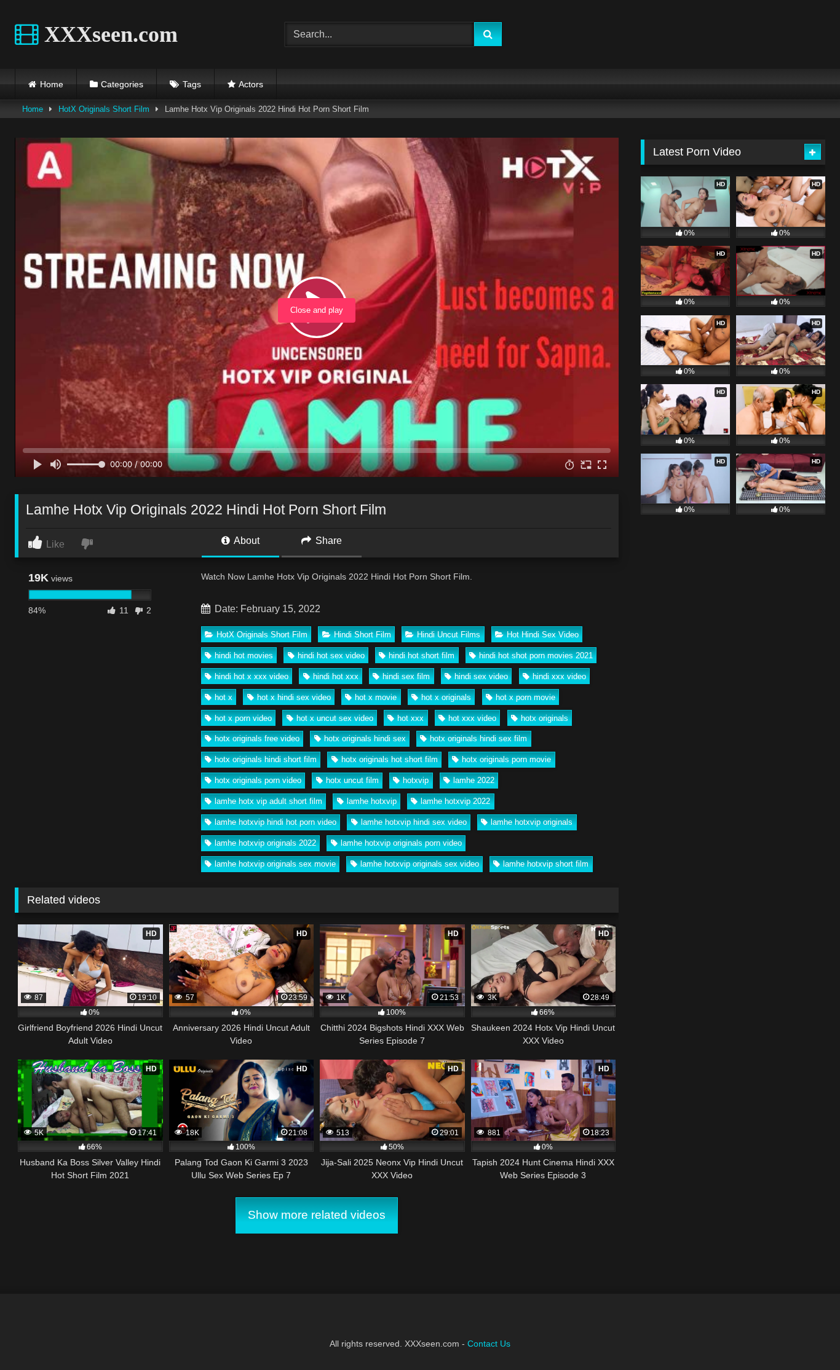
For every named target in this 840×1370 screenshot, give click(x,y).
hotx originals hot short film (389, 759)
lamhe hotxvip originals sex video (419, 863)
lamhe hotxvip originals (532, 822)
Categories (122, 84)
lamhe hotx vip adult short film (268, 801)
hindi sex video (481, 676)
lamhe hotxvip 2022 (455, 801)
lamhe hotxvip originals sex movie (275, 863)
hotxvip (416, 780)
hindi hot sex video (331, 655)
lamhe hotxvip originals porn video (401, 843)
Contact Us (488, 1343)
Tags (192, 84)
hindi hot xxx (336, 676)
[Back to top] (801, 1333)
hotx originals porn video (258, 780)
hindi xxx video (559, 676)
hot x (223, 697)
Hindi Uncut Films (448, 634)
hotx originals (544, 718)
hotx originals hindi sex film (478, 738)
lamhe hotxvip (372, 801)
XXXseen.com (108, 34)
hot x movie (376, 697)
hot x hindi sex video (294, 697)
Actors (251, 84)
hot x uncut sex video (334, 718)
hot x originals (446, 697)
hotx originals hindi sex (365, 738)
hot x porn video (243, 718)
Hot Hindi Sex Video (543, 634)
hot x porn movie (525, 697)
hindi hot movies (244, 655)
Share (327, 540)
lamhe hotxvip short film (545, 863)
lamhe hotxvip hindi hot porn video (275, 822)
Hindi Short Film (362, 634)
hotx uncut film (352, 780)
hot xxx (410, 718)
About (246, 540)
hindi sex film (406, 676)
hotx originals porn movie (506, 759)
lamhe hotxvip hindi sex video (414, 822)
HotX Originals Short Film (103, 109)
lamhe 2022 (473, 780)
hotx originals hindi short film (266, 759)
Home (51, 84)
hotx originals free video (257, 738)
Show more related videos (317, 1214)
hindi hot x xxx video (251, 676)
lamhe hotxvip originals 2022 (265, 843)
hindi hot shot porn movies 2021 (536, 655)
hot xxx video (472, 718)
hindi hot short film (421, 655)
